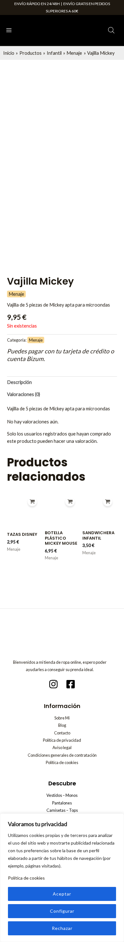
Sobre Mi (62, 717)
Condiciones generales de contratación (62, 755)
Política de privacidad (62, 740)
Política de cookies (26, 878)
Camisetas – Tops (62, 810)
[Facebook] (70, 684)
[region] (62, 877)
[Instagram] (53, 684)
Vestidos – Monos (62, 795)
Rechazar (62, 928)
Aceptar (62, 893)
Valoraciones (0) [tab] (23, 394)
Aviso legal (62, 747)
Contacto (62, 732)
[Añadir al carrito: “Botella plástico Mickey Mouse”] (69, 501)
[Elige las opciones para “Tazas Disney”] (32, 501)
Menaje (16, 294)
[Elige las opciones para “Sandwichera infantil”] (107, 501)
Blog (62, 725)
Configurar (62, 911)
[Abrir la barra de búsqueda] (111, 30)
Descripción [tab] (19, 382)
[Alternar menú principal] (9, 30)
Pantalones (62, 802)
